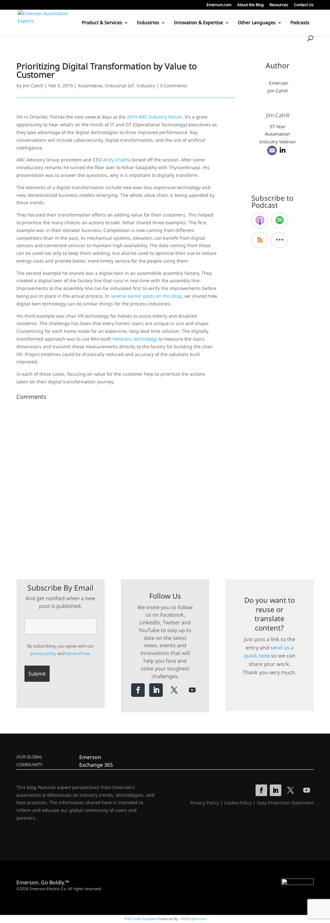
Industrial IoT (119, 85)
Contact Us (304, 5)
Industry (146, 85)
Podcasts (299, 22)
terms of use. (78, 653)
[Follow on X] (174, 690)
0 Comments (173, 85)
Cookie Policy (238, 803)
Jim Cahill (33, 85)
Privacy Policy (204, 803)
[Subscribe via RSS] (259, 240)
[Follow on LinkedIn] (156, 690)
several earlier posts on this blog (146, 296)
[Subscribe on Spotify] (279, 220)
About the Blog (250, 5)
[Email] (272, 150)
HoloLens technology (134, 339)
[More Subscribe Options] (279, 240)
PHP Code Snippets (140, 918)
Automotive (90, 85)
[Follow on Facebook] (138, 690)
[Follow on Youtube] (192, 690)
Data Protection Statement (285, 803)
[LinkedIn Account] (282, 150)
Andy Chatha (117, 160)
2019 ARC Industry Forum (154, 117)
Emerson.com (219, 5)
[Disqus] (125, 483)
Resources (278, 5)
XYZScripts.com (193, 918)
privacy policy (43, 653)
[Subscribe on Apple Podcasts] (259, 220)
